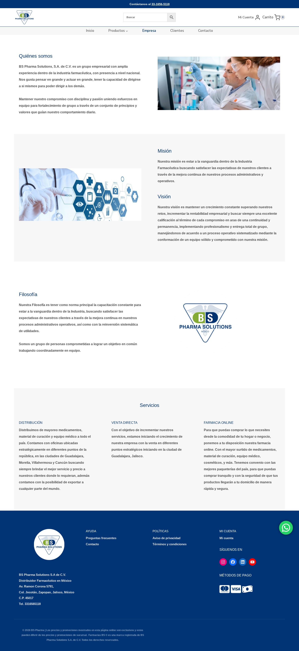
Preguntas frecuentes (101, 538)
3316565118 (33, 604)
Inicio (90, 30)
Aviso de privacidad (166, 538)
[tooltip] (224, 589)
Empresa (149, 30)
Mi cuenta (226, 538)
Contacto (205, 30)
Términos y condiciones (170, 544)
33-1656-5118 (161, 4)
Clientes (177, 30)
